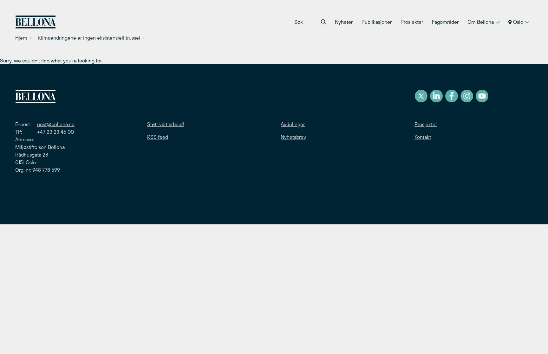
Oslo (518, 22)
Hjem (21, 38)
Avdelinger (293, 124)
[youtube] (482, 96)
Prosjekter (412, 22)
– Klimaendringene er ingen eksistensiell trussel (87, 38)
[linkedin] (436, 96)
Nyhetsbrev (293, 137)
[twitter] (421, 96)
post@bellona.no (56, 124)
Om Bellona (481, 22)
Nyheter (344, 22)
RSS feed (157, 137)
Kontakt (422, 137)
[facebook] (451, 96)
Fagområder (445, 22)
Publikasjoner (377, 22)
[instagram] (466, 96)
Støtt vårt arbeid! (165, 124)
